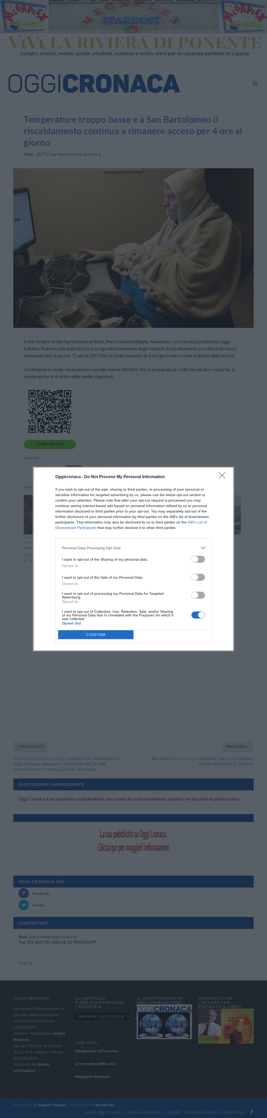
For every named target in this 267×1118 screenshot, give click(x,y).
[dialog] (133, 559)
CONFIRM (96, 635)
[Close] (224, 477)
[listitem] (133, 548)
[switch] (198, 559)
